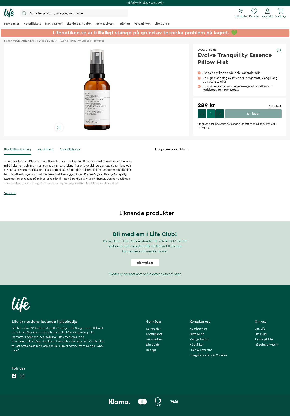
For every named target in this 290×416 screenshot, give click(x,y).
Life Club (261, 334)
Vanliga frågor (199, 339)
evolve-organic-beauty (43, 40)
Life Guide (153, 344)
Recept (151, 350)
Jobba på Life (264, 339)
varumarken (20, 40)
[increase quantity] (219, 113)
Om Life (260, 328)
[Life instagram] (22, 380)
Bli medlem (145, 262)
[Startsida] (9, 13)
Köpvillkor (197, 344)
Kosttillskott (154, 334)
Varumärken (154, 339)
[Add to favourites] (279, 50)
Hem (7, 40)
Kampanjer (153, 328)
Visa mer (10, 193)
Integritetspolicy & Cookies (208, 355)
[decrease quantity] (202, 113)
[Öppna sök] (74, 13)
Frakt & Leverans (201, 350)
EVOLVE (202, 50)
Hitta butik (197, 334)
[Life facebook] (14, 380)
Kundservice (198, 328)
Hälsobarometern (266, 344)
